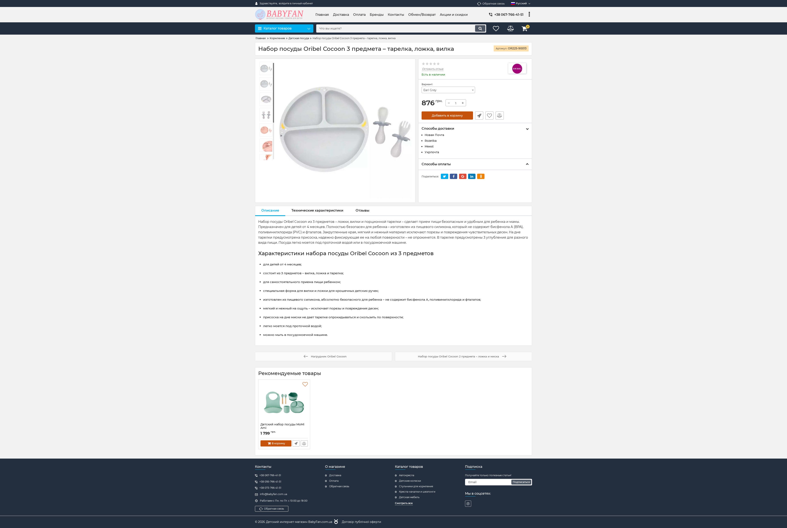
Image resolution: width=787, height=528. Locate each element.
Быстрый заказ (479, 115)
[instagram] (468, 504)
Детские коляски (410, 480)
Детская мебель (409, 497)
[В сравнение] (500, 115)
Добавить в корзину (447, 115)
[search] (480, 28)
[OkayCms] (335, 522)
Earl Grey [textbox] (430, 90)
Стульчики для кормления (416, 486)
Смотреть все (404, 503)
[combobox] (448, 90)
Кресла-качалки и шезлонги (417, 491)
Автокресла (406, 475)
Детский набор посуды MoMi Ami (282, 428)
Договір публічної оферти (361, 522)
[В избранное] (489, 115)
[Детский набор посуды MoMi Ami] (284, 402)
